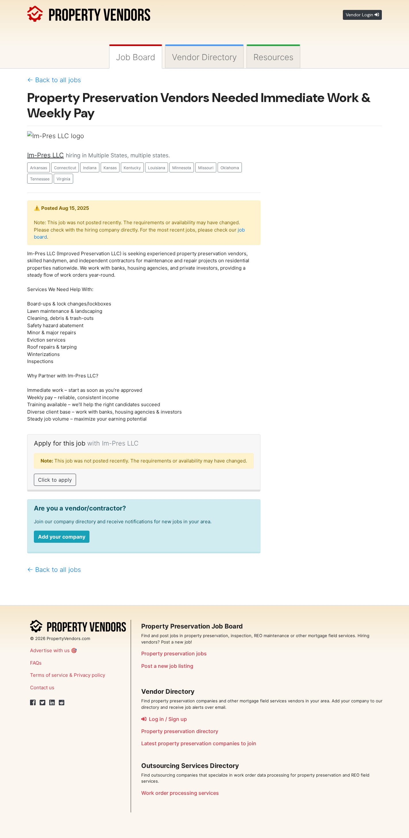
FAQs (36, 663)
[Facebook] (33, 703)
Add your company (61, 537)
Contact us (42, 687)
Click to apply (55, 480)
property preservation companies (199, 743)
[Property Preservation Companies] (88, 12)
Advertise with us (50, 650)
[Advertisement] (326, 227)
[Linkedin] (52, 703)
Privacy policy (89, 675)
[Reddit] (62, 703)
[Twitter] (42, 703)
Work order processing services (180, 793)
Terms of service (49, 675)
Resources (273, 57)
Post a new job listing (167, 666)
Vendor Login (360, 15)
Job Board (135, 57)
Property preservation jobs (174, 653)
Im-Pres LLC (45, 155)
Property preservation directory (179, 731)
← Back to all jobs (54, 80)
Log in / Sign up (166, 719)
